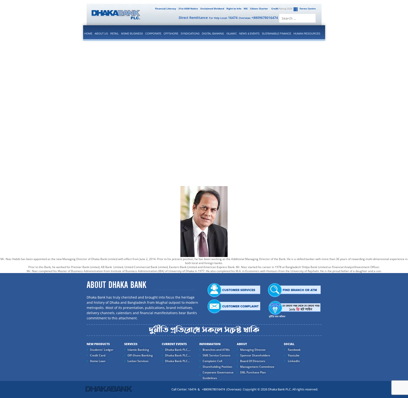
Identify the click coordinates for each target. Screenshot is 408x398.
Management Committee (257, 367)
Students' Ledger (101, 350)
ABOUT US (101, 33)
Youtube (293, 355)
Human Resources (306, 33)
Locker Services (138, 361)
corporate (153, 33)
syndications (190, 33)
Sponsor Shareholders (255, 355)
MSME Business (132, 33)
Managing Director (253, 350)
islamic (231, 33)
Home (88, 33)
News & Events (249, 33)
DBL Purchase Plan (253, 372)
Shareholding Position (217, 367)
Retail (114, 33)
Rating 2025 (282, 8)
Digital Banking (213, 33)
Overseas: (258, 17)
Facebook (294, 350)
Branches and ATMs (216, 350)
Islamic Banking (138, 350)
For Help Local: (223, 17)
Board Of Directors (252, 361)
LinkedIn (293, 361)
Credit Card (97, 355)
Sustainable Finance (276, 33)
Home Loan (98, 361)
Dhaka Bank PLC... (177, 361)
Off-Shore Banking (140, 355)
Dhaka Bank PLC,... (178, 350)
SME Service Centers (216, 355)
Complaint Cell (212, 361)
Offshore (171, 33)
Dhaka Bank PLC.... (178, 355)
